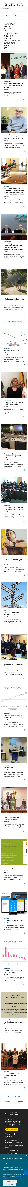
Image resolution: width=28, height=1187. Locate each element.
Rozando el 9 (8, 767)
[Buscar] (24, 9)
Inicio (2, 16)
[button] (24, 100)
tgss (5, 47)
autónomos (8, 29)
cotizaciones (8, 31)
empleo (8, 33)
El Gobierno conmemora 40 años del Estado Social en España (13, 85)
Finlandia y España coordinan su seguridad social (12, 455)
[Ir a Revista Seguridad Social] (16, 4)
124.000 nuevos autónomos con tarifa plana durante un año (13, 560)
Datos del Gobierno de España (13, 1153)
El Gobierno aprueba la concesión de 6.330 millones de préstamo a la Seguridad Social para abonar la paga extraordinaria (14, 192)
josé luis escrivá (8, 37)
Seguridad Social (9, 25)
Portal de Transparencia (11, 1150)
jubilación (7, 40)
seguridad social (9, 44)
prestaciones (16, 40)
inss (17, 33)
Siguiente (20, 1101)
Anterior (7, 1101)
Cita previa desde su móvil (13, 920)
